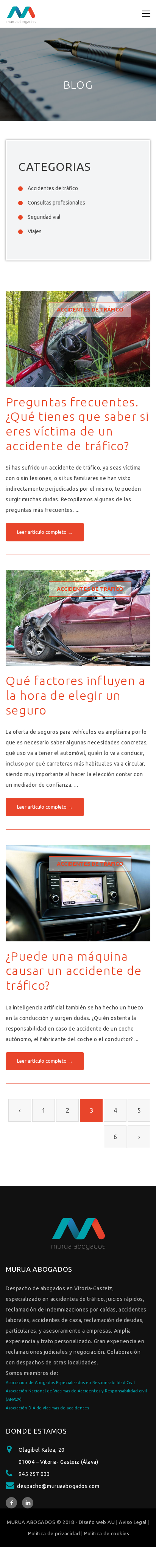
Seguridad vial (44, 217)
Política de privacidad (54, 1533)
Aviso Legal (133, 1522)
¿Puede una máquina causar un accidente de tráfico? (74, 970)
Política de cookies (106, 1533)
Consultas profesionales (56, 203)
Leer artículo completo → (45, 532)
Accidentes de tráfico (53, 188)
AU (111, 1522)
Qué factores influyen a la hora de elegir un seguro (76, 695)
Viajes (35, 231)
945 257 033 (34, 1474)
